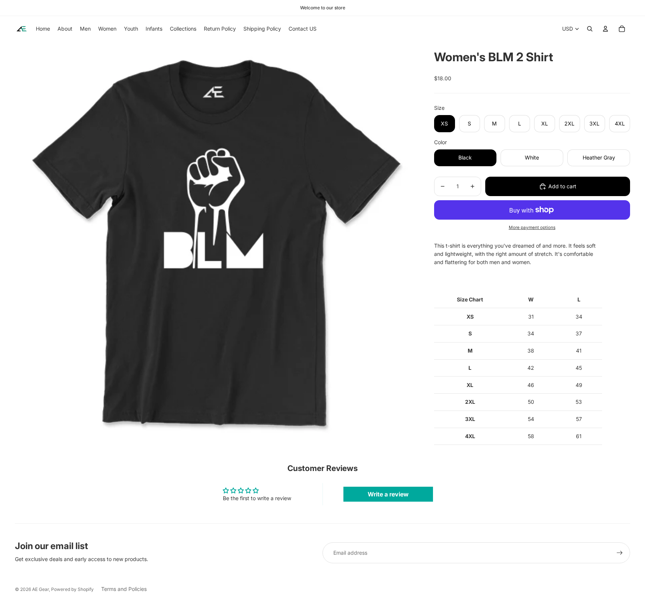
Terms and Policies (124, 589)
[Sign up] (620, 553)
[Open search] (590, 29)
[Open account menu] (605, 29)
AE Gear (40, 589)
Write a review (388, 494)
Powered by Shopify (72, 589)
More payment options (532, 227)
